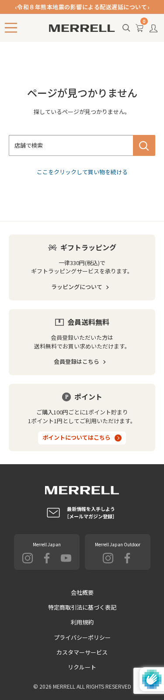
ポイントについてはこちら (76, 437)
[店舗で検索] (144, 145)
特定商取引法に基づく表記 (82, 607)
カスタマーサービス (82, 652)
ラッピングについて (76, 287)
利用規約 (82, 622)
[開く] (126, 28)
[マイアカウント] (153, 30)
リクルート (82, 667)
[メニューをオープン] (11, 28)
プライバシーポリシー (82, 637)
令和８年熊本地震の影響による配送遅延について (82, 7)
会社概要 (82, 592)
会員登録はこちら (76, 361)
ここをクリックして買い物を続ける (82, 172)
